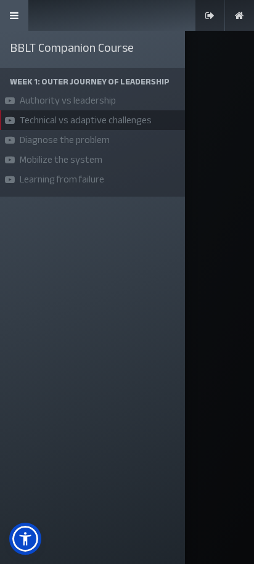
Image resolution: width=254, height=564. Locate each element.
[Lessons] (14, 15)
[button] (92, 82)
